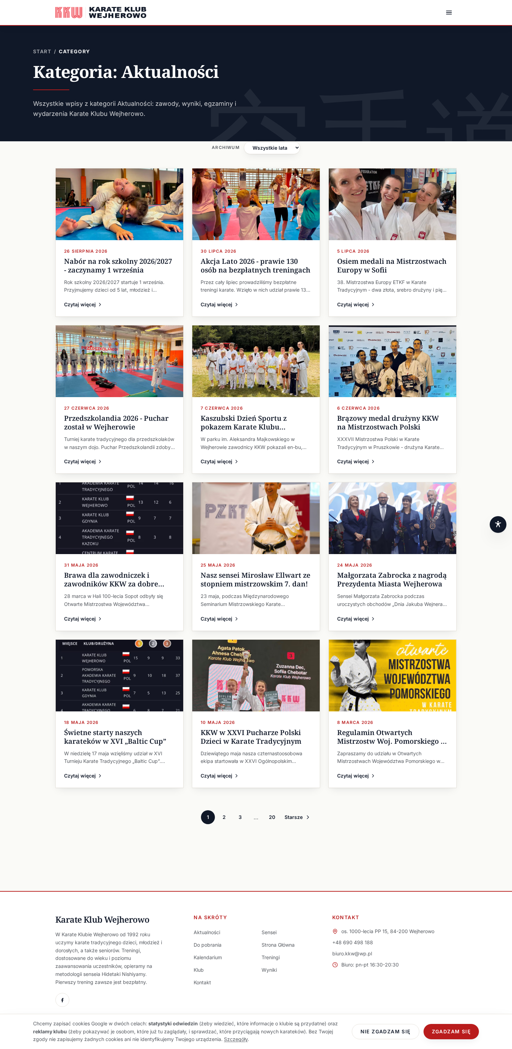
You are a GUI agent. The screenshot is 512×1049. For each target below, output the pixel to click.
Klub (199, 970)
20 (272, 817)
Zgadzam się (451, 1031)
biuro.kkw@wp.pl (352, 953)
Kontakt (202, 982)
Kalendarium (208, 957)
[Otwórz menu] (449, 12)
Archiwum (226, 147)
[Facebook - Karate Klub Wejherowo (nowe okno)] (62, 1000)
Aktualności (207, 932)
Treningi (271, 957)
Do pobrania (208, 945)
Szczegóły (236, 1039)
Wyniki (269, 970)
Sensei (269, 932)
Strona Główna (278, 945)
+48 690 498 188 (352, 942)
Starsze (294, 817)
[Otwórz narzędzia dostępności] (498, 524)
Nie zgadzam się (385, 1031)
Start (42, 51)
